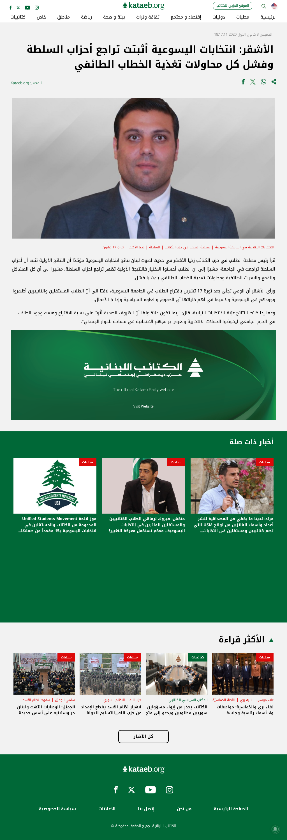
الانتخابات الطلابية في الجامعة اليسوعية (244, 247)
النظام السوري (114, 700)
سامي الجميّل (65, 700)
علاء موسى (265, 700)
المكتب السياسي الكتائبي (187, 700)
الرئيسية (268, 17)
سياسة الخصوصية (57, 809)
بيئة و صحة (114, 17)
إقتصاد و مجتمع (186, 17)
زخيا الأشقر (136, 247)
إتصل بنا (146, 809)
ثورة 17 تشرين (113, 247)
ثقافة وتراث (147, 17)
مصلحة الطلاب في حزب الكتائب (187, 247)
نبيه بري (246, 700)
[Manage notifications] (275, 829)
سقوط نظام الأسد (36, 700)
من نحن (184, 809)
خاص (41, 17)
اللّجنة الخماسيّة (223, 700)
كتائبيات (18, 17)
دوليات (218, 17)
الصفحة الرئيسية (231, 809)
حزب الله (135, 700)
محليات (242, 17)
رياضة (86, 17)
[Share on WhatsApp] (263, 83)
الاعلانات (106, 809)
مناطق (63, 17)
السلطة (154, 247)
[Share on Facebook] (243, 83)
